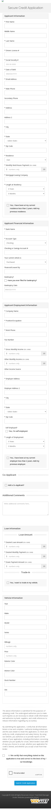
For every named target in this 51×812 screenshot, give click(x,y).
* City (6, 127)
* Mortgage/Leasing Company (16, 175)
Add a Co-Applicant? (16, 485)
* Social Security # (11, 60)
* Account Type (10, 239)
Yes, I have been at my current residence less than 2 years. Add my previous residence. (24, 208)
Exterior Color (9, 661)
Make (6, 613)
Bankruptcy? (9, 277)
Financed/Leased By (12, 267)
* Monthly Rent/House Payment (20, 165)
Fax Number (9, 340)
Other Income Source (12, 369)
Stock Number (9, 680)
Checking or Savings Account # (16, 248)
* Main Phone (9, 89)
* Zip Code (8, 146)
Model (6, 623)
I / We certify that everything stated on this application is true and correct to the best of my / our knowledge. (26, 758)
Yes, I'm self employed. (18, 431)
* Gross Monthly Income (17, 349)
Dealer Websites (19, 797)
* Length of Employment (13, 437)
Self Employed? (11, 428)
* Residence (9, 155)
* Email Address (10, 79)
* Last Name (9, 41)
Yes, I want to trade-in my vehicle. (24, 582)
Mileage (7, 642)
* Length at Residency (12, 185)
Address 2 (8, 117)
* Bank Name (9, 229)
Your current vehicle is (12, 258)
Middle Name (9, 31)
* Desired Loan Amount (17, 542)
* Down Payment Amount (18, 562)
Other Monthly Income (16, 359)
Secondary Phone (11, 98)
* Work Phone (9, 330)
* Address (8, 108)
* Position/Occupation (12, 320)
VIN (5, 690)
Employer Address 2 (12, 388)
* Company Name (11, 311)
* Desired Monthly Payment (18, 552)
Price (6, 651)
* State (7, 136)
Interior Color (9, 671)
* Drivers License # (11, 50)
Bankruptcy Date (10, 285)
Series (6, 632)
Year (6, 604)
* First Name (9, 22)
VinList (36, 797)
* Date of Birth (10, 69)
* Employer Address (12, 379)
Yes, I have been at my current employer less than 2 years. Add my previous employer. (24, 461)
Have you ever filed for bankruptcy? (22, 280)
